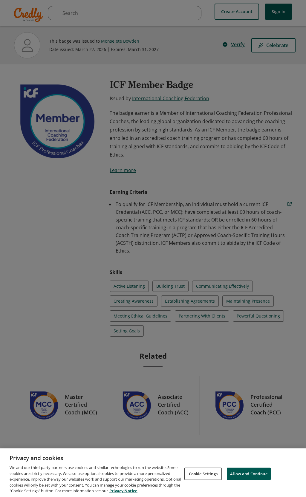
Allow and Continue (248, 473)
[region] (153, 472)
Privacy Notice (123, 490)
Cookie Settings (203, 473)
